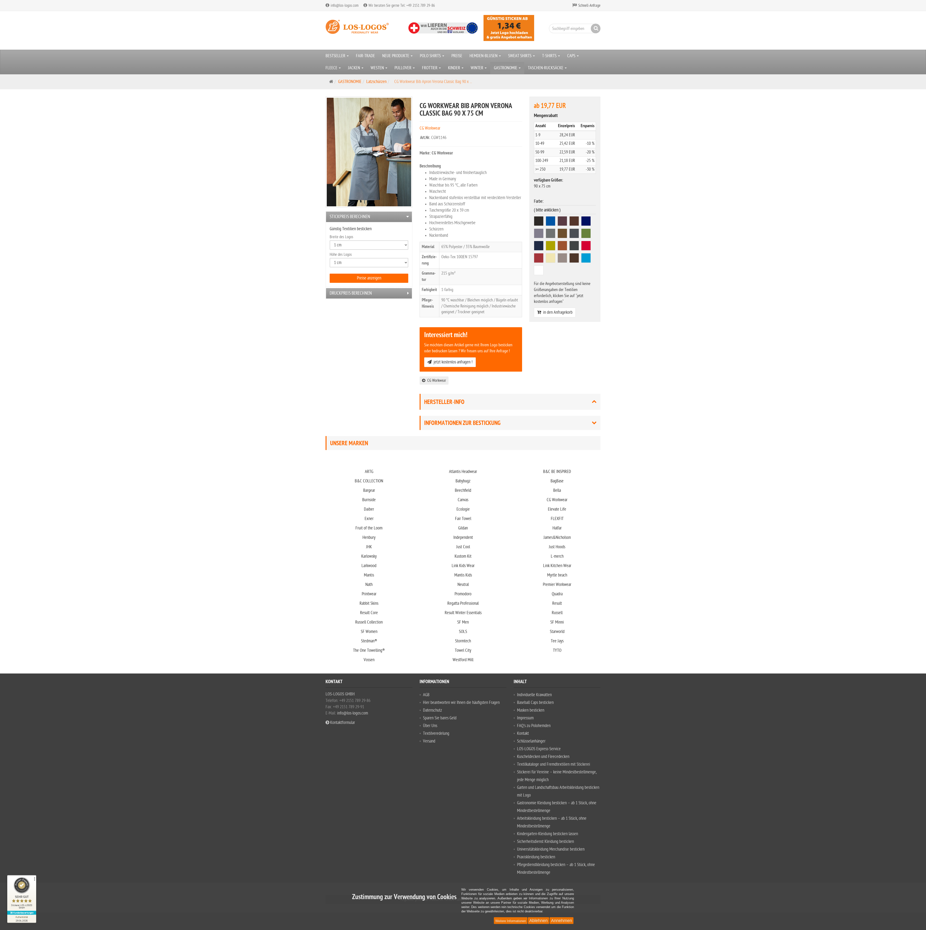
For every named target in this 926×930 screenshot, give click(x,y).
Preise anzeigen (369, 278)
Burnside (369, 499)
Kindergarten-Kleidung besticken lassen (547, 833)
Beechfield (463, 490)
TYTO (557, 650)
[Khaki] (563, 234)
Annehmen (561, 920)
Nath (369, 584)
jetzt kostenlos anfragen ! (452, 362)
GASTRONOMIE (506, 67)
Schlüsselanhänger (531, 741)
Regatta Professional (463, 603)
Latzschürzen (376, 81)
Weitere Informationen (510, 921)
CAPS (571, 55)
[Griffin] (551, 234)
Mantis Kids (463, 575)
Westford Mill (463, 659)
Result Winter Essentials (463, 612)
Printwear (369, 594)
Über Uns (430, 725)
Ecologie (463, 509)
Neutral (463, 584)
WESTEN (378, 67)
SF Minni (557, 622)
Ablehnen (538, 920)
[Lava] (574, 234)
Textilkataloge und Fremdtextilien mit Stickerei (553, 764)
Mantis (369, 575)
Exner (369, 518)
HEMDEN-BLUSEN (484, 55)
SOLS (463, 631)
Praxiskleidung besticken (536, 857)
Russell (557, 612)
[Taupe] (563, 259)
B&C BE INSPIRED (557, 471)
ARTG (369, 471)
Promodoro (463, 594)
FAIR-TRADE (365, 55)
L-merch (557, 556)
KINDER (454, 67)
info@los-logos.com (352, 713)
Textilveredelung (436, 733)
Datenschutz (432, 710)
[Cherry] (563, 222)
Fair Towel (463, 518)
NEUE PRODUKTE (396, 55)
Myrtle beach (557, 575)
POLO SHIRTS (431, 55)
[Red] (586, 246)
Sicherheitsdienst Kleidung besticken (545, 841)
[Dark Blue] (586, 222)
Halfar (557, 528)
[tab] (369, 217)
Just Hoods (557, 546)
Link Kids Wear (463, 565)
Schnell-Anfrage (589, 5)
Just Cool (463, 546)
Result (557, 603)
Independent (463, 537)
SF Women (369, 631)
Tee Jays (557, 641)
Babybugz (463, 481)
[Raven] (574, 246)
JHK (369, 546)
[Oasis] (551, 246)
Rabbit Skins (369, 603)
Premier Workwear (557, 584)
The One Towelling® (369, 650)
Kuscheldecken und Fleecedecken (543, 756)
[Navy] (539, 246)
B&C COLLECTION (369, 481)
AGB (426, 694)
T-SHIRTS (550, 55)
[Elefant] (539, 234)
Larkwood (368, 565)
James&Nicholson (557, 537)
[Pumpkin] (563, 246)
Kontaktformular (342, 722)
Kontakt (523, 733)
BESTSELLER (336, 55)
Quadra (557, 594)
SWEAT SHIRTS (520, 55)
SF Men (463, 622)
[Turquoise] (586, 259)
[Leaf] (586, 234)
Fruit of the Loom (368, 528)
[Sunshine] (551, 259)
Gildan (463, 528)
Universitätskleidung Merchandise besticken (551, 849)
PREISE (456, 55)
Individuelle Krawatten (534, 694)
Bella (557, 490)
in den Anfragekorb (556, 312)
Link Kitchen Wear (557, 565)
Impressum (525, 718)
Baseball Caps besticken (535, 702)
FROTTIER (430, 67)
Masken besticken (530, 710)
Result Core (369, 612)
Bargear (369, 490)
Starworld (557, 631)
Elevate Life (557, 509)
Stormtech (463, 641)
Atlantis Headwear (463, 471)
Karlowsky (369, 556)
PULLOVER (403, 67)
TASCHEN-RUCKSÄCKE (546, 67)
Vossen (369, 659)
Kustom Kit (463, 556)
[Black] (539, 222)
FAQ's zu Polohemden (534, 725)
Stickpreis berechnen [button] (350, 216)
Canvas (463, 499)
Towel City (463, 650)
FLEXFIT (557, 518)
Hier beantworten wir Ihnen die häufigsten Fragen (461, 702)
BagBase (557, 481)
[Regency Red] (539, 259)
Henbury (368, 537)
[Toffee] (574, 259)
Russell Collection (369, 622)
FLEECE (332, 67)
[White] (539, 271)
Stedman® (369, 641)
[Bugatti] (551, 222)
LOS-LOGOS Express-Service (539, 748)
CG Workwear (435, 380)
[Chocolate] (574, 222)
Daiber (369, 509)
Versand (429, 741)
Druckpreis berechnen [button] (351, 293)
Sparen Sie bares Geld (439, 718)
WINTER (477, 67)
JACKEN (354, 67)
